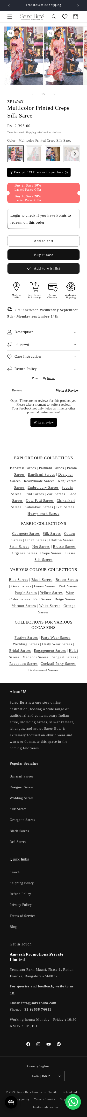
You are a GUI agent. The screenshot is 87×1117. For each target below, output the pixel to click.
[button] (9, 16)
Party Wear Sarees (55, 637)
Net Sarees (41, 546)
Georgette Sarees (26, 533)
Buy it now (43, 255)
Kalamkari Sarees (38, 507)
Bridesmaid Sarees (43, 670)
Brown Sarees (67, 580)
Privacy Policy (21, 905)
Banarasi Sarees (23, 468)
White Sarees (49, 606)
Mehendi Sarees (35, 657)
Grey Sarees (21, 586)
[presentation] (75, 154)
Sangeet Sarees (64, 657)
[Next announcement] (78, 5)
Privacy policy (20, 1099)
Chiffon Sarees (61, 540)
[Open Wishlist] (64, 16)
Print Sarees (34, 494)
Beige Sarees (65, 599)
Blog (13, 927)
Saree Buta (24, 1091)
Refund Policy (20, 894)
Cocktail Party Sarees (58, 664)
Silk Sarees (52, 533)
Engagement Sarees (50, 650)
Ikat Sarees (65, 507)
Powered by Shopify (45, 1091)
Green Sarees (45, 586)
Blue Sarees (18, 580)
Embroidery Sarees (43, 487)
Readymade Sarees (39, 481)
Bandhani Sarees (41, 474)
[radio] (15, 154)
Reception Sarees (23, 664)
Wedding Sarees (26, 644)
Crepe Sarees (51, 553)
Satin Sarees (19, 546)
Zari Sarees (56, 494)
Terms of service (44, 1099)
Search (15, 872)
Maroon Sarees (24, 606)
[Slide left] (33, 94)
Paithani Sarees (51, 468)
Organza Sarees (24, 553)
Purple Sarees (26, 593)
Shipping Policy (22, 883)
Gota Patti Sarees (40, 500)
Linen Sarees (35, 540)
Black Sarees (41, 580)
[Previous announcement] (9, 5)
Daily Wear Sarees (57, 644)
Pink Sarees (68, 586)
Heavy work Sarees (43, 513)
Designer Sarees (22, 787)
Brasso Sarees (64, 546)
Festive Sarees (26, 637)
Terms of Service (23, 916)
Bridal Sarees (20, 650)
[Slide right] (54, 94)
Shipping (31, 132)
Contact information (46, 1106)
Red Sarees (42, 599)
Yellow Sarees (51, 593)
